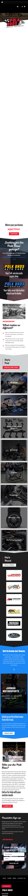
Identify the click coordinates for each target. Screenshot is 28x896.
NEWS (14, 878)
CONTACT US (21, 878)
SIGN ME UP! (14, 863)
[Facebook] (24, 6)
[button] (17, 6)
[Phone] (22, 6)
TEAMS (9, 878)
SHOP (4, 878)
